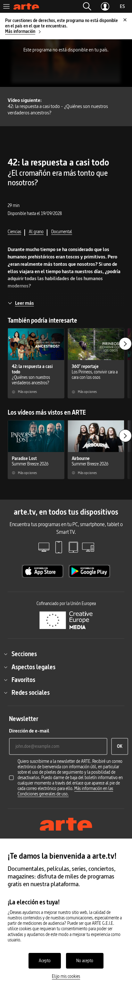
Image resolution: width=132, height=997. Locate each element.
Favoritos (23, 680)
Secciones (24, 654)
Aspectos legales (33, 667)
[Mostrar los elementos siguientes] (125, 343)
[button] (87, 6)
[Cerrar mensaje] (125, 20)
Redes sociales (31, 692)
